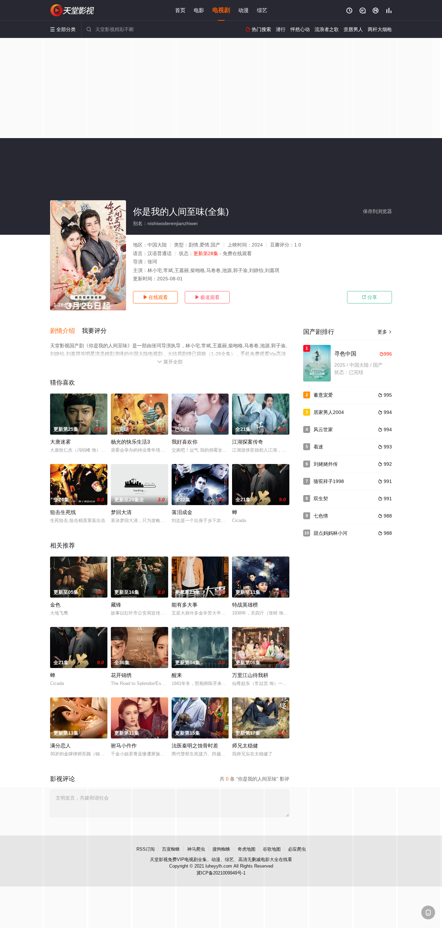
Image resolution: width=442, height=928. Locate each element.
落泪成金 (182, 512)
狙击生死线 (63, 512)
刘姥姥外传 (326, 464)
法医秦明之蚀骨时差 (195, 745)
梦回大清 (121, 512)
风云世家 (323, 429)
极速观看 (207, 297)
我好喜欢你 (185, 442)
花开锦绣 (121, 675)
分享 (369, 297)
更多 (384, 332)
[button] (66, 331)
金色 (55, 605)
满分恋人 (60, 745)
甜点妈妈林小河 (330, 533)
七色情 (321, 516)
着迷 (318, 447)
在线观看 (155, 297)
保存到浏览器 (377, 211)
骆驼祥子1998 (329, 481)
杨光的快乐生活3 (130, 442)
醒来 (177, 675)
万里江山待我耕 (250, 675)
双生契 (321, 498)
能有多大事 (185, 605)
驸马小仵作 (124, 745)
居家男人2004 (329, 412)
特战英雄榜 (245, 605)
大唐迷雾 (60, 442)
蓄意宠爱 (323, 395)
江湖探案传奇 (247, 442)
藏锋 (116, 605)
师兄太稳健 (245, 745)
